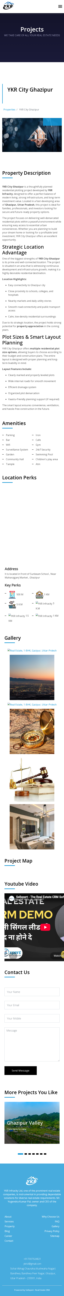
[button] (20, 1154)
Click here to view (17, 1129)
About (8, 1216)
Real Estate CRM (42, 1290)
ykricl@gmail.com (32, 1263)
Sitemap (54, 1236)
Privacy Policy (52, 1231)
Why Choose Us (50, 1216)
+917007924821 (32, 1259)
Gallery (55, 1226)
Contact (9, 1240)
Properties (9, 109)
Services (9, 1221)
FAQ (57, 1221)
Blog (7, 1231)
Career (8, 1236)
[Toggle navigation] (60, 6)
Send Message (20, 1070)
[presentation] (47, 122)
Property (10, 1226)
